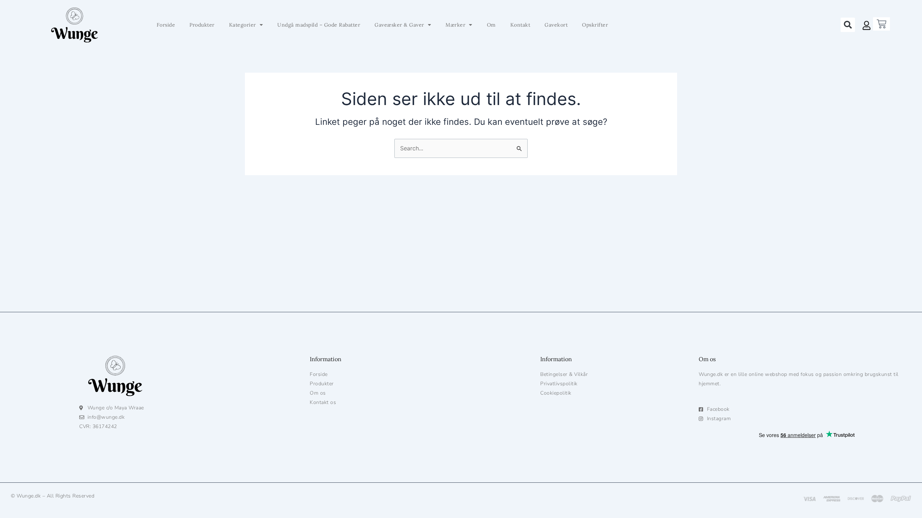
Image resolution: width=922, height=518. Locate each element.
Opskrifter (595, 25)
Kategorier (242, 25)
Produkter (202, 25)
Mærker (455, 25)
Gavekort (556, 25)
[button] (848, 25)
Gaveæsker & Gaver (399, 25)
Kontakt (520, 25)
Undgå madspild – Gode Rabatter (318, 25)
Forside (166, 25)
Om (491, 25)
